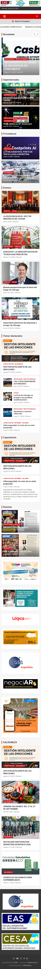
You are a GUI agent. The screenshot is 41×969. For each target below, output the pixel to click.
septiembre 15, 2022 (10, 554)
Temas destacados (12, 336)
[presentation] (34, 34)
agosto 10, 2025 (8, 102)
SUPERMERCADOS (10, 95)
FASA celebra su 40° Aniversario (17, 124)
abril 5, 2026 (7, 222)
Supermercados (11, 79)
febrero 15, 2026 (9, 847)
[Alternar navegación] (4, 16)
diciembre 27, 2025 (9, 530)
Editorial (19, 72)
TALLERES (25, 423)
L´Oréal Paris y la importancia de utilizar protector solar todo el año (19, 176)
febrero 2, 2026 (8, 883)
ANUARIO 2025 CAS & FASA (15, 527)
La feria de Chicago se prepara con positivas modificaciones (23, 397)
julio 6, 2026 (18, 386)
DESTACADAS (8, 59)
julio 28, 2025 (7, 180)
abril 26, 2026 (7, 812)
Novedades (9, 34)
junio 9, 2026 (18, 402)
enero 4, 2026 (8, 156)
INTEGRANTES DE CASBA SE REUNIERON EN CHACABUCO (19, 66)
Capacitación (9, 437)
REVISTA (17, 524)
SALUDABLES (18, 364)
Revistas (7, 507)
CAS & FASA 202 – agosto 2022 (17, 551)
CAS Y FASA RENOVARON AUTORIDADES (24, 382)
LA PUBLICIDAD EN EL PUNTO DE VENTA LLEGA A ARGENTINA (17, 153)
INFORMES (17, 423)
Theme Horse (32, 963)
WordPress (27, 965)
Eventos (7, 187)
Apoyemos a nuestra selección (23, 27)
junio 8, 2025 (7, 126)
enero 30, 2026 (8, 292)
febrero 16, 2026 (9, 257)
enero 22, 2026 (8, 328)
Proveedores (9, 133)
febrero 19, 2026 (9, 72)
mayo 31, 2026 (19, 416)
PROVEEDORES (8, 149)
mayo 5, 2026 (8, 430)
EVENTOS (7, 211)
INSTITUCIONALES (21, 59)
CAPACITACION (8, 364)
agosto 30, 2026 (8, 372)
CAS (15, 963)
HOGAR (14, 211)
